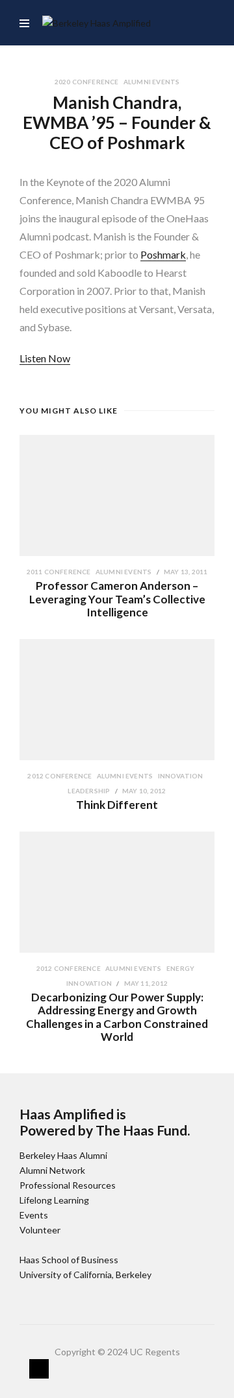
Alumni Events (152, 82)
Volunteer (40, 1229)
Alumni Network (52, 1170)
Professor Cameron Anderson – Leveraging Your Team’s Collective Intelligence (117, 599)
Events (34, 1214)
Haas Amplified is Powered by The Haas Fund (103, 1122)
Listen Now (45, 358)
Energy (180, 968)
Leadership (89, 791)
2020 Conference (87, 82)
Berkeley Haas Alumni (63, 1155)
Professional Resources (68, 1185)
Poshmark (163, 254)
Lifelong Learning (54, 1200)
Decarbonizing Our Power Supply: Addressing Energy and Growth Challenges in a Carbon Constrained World (117, 1016)
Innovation (180, 776)
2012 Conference (60, 776)
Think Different (117, 804)
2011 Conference (59, 572)
